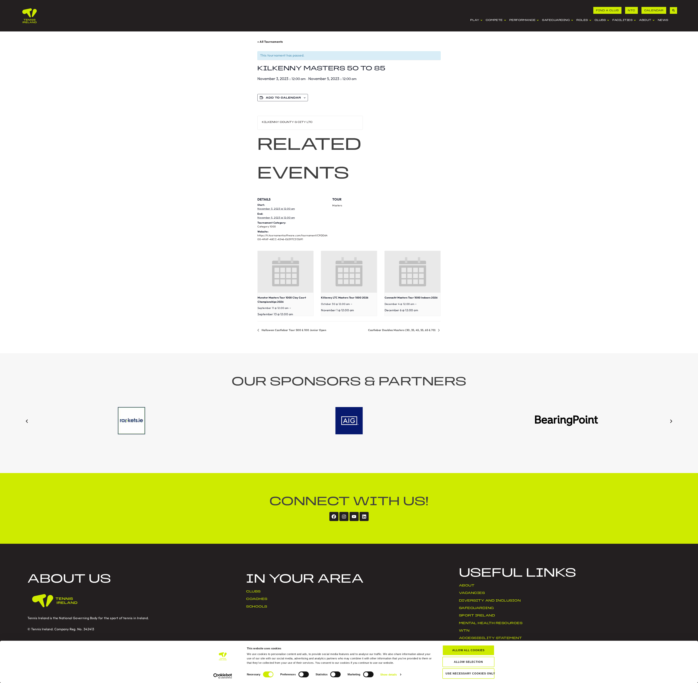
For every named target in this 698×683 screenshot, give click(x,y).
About (467, 585)
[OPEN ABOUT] (653, 20)
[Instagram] (343, 516)
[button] (27, 421)
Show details (388, 674)
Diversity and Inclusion (490, 600)
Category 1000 (266, 226)
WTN (464, 630)
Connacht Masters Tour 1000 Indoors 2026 (411, 297)
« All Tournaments (270, 41)
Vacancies (472, 593)
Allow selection (468, 661)
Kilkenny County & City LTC (287, 122)
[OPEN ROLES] (590, 20)
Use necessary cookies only (470, 673)
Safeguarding (476, 608)
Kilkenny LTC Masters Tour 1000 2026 (344, 297)
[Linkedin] (364, 516)
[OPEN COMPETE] (505, 20)
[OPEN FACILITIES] (634, 20)
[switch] (303, 674)
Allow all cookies (468, 650)
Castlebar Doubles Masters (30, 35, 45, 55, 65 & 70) (402, 330)
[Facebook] (333, 516)
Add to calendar (283, 98)
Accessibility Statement (490, 638)
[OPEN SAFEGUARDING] (572, 20)
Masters (337, 205)
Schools (256, 606)
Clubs (253, 591)
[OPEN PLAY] (481, 20)
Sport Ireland (477, 615)
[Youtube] (354, 516)
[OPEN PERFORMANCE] (537, 20)
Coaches (256, 599)
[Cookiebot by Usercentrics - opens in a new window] (223, 676)
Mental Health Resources (491, 623)
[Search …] (673, 10)
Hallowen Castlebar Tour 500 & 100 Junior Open (293, 330)
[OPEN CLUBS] (608, 20)
